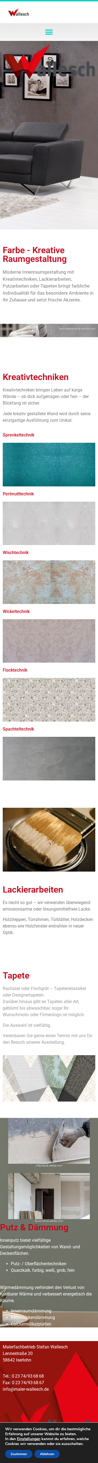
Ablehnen (47, 1454)
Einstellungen (28, 1439)
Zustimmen (19, 1454)
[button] (49, 32)
